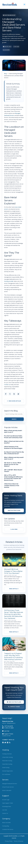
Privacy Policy (8, 841)
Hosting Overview (7, 754)
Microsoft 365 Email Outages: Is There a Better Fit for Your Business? (13, 571)
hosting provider (9, 281)
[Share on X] (10, 394)
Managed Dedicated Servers (9, 783)
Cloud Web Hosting (7, 764)
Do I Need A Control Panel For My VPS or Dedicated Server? (14, 453)
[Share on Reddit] (18, 394)
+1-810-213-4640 (9, 728)
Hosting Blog (5, 826)
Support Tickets (8, 734)
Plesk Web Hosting (7, 760)
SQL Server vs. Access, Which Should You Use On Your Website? (12, 464)
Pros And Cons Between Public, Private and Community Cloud (13, 436)
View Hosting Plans (14, 510)
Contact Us (5, 813)
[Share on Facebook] (5, 394)
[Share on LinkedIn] (14, 394)
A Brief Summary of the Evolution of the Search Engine (13, 447)
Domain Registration (7, 771)
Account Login (5, 799)
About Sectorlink (6, 822)
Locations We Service (7, 829)
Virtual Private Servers (8, 787)
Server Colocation (6, 790)
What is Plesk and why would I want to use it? (13, 431)
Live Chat (6, 731)
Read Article (13, 588)
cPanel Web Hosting (7, 757)
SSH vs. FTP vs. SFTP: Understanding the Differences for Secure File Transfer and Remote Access (13, 477)
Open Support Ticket (7, 803)
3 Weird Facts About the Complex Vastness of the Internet (11, 485)
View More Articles (15, 401)
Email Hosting (5, 767)
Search (14, 419)
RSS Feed (14, 529)
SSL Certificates (6, 774)
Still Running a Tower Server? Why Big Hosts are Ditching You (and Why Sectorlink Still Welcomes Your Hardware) (13, 614)
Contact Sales (15, 706)
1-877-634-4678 (8, 726)
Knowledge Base (6, 806)
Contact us (7, 384)
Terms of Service (18, 841)
